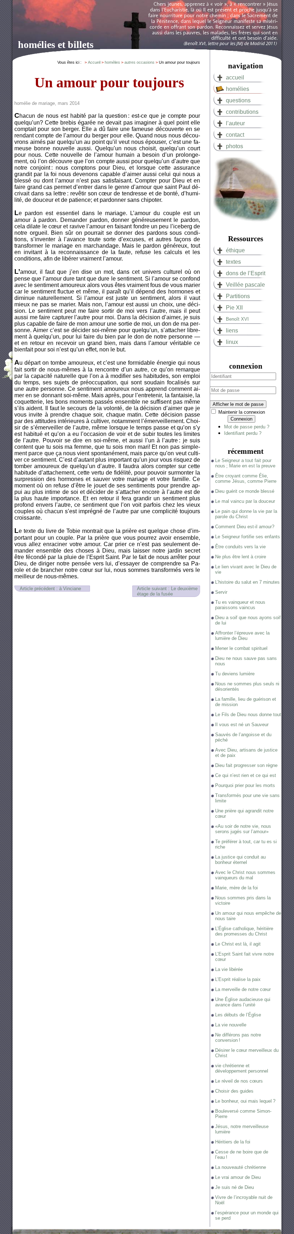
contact (235, 135)
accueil (235, 77)
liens (232, 330)
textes (233, 262)
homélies (237, 89)
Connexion (241, 419)
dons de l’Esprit (245, 273)
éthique (235, 250)
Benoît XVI (237, 319)
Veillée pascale (245, 285)
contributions (242, 112)
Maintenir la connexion (241, 412)
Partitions (238, 296)
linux (232, 342)
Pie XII (234, 308)
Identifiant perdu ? (242, 433)
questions (238, 100)
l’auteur (235, 123)
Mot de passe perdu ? (246, 426)
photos (234, 146)
